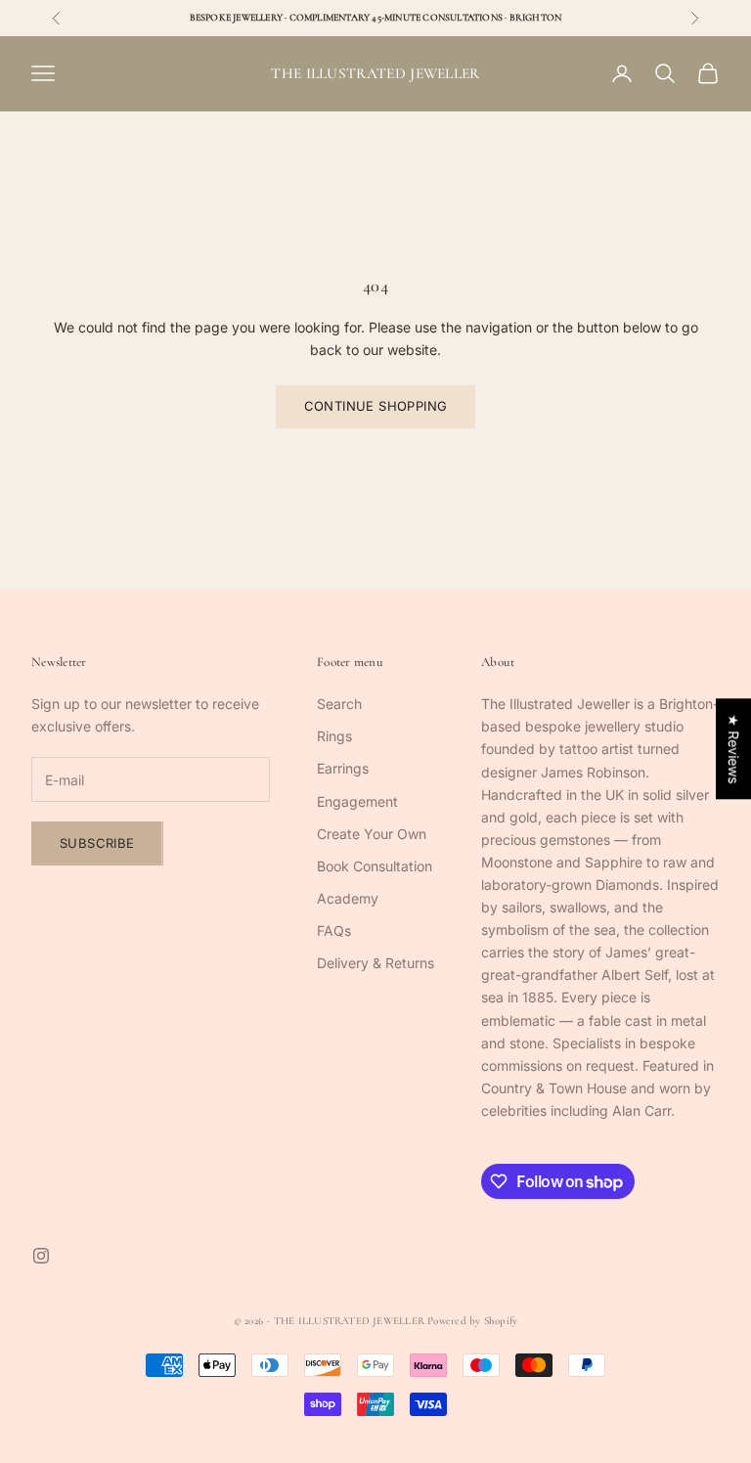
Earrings (343, 768)
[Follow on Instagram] (41, 1255)
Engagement (357, 801)
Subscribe (97, 843)
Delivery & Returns (375, 962)
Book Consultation (374, 866)
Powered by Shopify (472, 1320)
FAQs (334, 930)
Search (339, 703)
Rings (334, 736)
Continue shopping (376, 406)
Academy (347, 898)
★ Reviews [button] (734, 748)
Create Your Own (371, 833)
